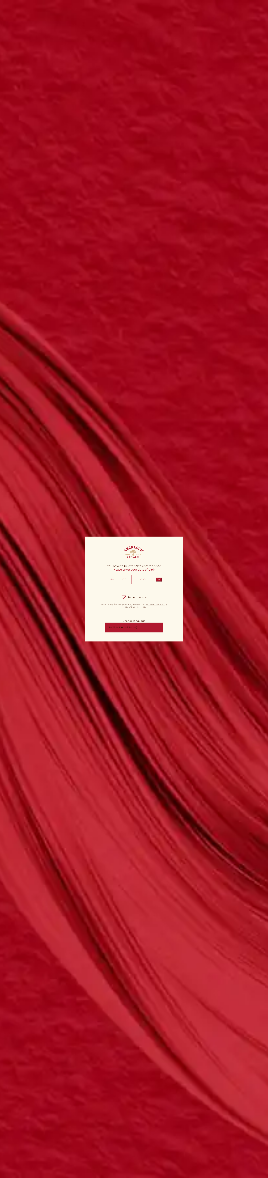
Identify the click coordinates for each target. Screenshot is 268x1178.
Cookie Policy (139, 607)
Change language (134, 620)
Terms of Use (152, 604)
